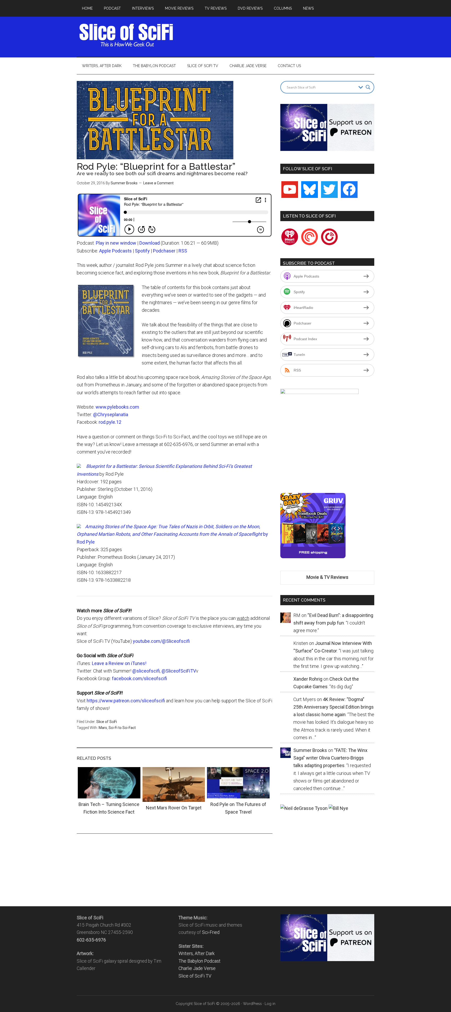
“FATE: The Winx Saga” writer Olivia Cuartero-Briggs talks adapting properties (330, 758)
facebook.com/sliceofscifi (139, 678)
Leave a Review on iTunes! (119, 663)
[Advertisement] (279, 35)
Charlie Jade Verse (197, 968)
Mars (103, 728)
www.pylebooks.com (117, 407)
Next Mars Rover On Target (173, 807)
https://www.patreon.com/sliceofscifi (126, 700)
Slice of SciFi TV (195, 976)
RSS (183, 251)
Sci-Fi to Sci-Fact (122, 728)
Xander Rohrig (307, 679)
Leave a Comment (158, 183)
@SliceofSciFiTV (179, 671)
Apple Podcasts (115, 251)
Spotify (142, 251)
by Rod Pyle (172, 534)
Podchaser (164, 251)
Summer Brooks (124, 183)
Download (149, 243)
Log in (270, 1004)
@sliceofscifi (146, 671)
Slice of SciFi (126, 35)
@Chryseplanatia (110, 414)
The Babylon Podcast (200, 961)
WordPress (252, 1004)
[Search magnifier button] (368, 87)
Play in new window (116, 243)
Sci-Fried (210, 932)
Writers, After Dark (197, 953)
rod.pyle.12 (110, 422)
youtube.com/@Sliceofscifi (161, 641)
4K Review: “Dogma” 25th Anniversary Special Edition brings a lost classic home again (333, 707)
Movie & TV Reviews (327, 577)
